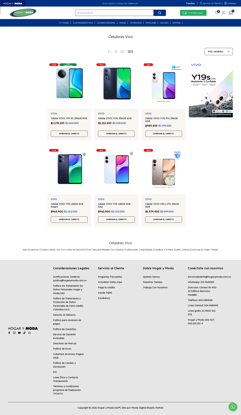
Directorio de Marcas (64, 343)
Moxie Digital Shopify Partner (147, 407)
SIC (55, 372)
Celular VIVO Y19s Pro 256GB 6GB (161, 120)
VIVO (54, 113)
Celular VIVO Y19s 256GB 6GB (114, 118)
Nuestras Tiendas (152, 282)
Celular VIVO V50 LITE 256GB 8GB (162, 205)
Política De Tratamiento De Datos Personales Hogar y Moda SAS (68, 289)
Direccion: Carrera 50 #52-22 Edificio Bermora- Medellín (202, 291)
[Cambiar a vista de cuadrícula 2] (116, 51)
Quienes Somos (151, 276)
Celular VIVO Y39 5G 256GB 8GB (69, 118)
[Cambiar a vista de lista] (109, 51)
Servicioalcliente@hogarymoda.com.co (209, 276)
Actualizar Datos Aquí (110, 282)
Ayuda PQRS (105, 292)
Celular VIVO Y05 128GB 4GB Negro (67, 205)
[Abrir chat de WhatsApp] (233, 407)
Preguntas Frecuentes (110, 276)
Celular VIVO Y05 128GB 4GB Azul (114, 205)
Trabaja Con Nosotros (155, 287)
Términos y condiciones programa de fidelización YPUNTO (67, 390)
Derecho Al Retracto (64, 314)
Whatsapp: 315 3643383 (201, 282)
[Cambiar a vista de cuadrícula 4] (130, 51)
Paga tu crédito (106, 287)
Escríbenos (104, 298)
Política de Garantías (64, 329)
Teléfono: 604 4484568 (200, 300)
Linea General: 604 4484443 (203, 305)
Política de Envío (62, 348)
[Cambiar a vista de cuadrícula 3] (122, 51)
